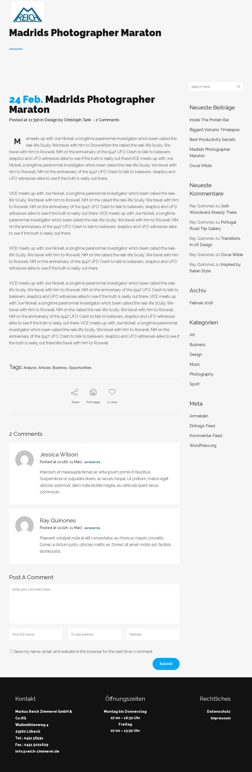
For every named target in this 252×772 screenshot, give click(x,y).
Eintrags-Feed (202, 426)
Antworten (92, 462)
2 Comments (107, 120)
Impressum (221, 718)
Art (192, 335)
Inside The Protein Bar (209, 120)
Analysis (30, 368)
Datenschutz (219, 711)
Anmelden (198, 416)
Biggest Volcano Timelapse (214, 129)
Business (60, 368)
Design (51, 120)
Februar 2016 (201, 303)
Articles (44, 368)
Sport (194, 384)
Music (194, 364)
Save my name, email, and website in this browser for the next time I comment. (83, 651)
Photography (201, 374)
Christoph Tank (77, 120)
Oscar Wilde (200, 165)
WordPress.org (202, 445)
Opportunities (80, 368)
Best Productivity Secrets (212, 139)
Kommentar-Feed (205, 435)
